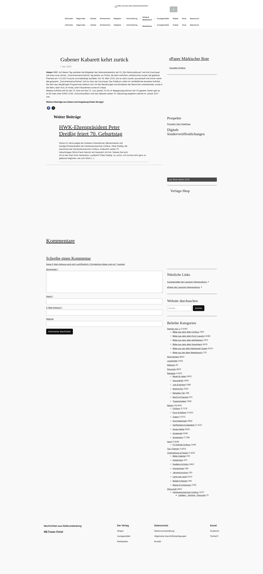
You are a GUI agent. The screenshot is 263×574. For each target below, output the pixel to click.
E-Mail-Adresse (54, 307)
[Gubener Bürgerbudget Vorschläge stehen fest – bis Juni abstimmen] (104, 203)
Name (49, 296)
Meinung (171, 365)
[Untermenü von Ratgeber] (124, 18)
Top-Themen (173, 449)
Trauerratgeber (179, 401)
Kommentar (52, 269)
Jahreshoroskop (180, 472)
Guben (76, 66)
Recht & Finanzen (180, 397)
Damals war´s (173, 329)
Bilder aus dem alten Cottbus (186, 332)
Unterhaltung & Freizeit (177, 453)
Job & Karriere (179, 384)
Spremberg (178, 437)
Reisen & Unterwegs (182, 485)
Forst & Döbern (179, 412)
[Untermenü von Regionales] (88, 18)
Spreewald (177, 433)
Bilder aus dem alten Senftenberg (188, 340)
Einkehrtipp (178, 460)
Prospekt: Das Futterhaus (179, 124)
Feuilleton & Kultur (181, 464)
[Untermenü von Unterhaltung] (140, 18)
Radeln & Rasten (180, 481)
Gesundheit (178, 380)
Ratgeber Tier (179, 393)
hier (101, 102)
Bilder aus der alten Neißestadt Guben (190, 348)
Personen (171, 369)
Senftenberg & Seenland (184, 425)
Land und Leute (180, 476)
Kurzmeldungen (180, 421)
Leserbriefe (172, 361)
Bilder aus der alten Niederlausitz (187, 352)
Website (50, 319)
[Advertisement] (105, 203)
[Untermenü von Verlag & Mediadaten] (154, 18)
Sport (169, 441)
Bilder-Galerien (179, 456)
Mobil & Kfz (178, 389)
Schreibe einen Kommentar (68, 258)
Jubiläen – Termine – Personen (192, 495)
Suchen (198, 308)
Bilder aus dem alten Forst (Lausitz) (189, 336)
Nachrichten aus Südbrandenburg (63, 526)
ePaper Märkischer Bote (189, 58)
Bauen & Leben (179, 376)
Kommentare (60, 241)
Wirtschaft (172, 489)
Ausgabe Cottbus (177, 68)
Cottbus (176, 408)
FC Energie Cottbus (181, 444)
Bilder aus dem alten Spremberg (187, 344)
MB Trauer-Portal (53, 531)
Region (170, 405)
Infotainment (178, 468)
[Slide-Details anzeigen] (192, 159)
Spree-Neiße (178, 429)
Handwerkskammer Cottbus (186, 492)
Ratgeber (171, 373)
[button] (48, 108)
